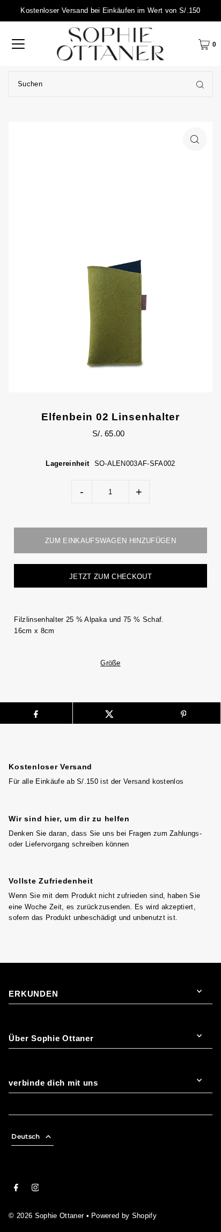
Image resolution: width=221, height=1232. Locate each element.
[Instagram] (35, 1189)
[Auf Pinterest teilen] (183, 713)
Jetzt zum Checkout (110, 577)
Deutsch (25, 1136)
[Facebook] (16, 1189)
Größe (110, 663)
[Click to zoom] (195, 139)
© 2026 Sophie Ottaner (46, 1216)
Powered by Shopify (124, 1216)
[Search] (200, 84)
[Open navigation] (18, 44)
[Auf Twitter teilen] (109, 713)
